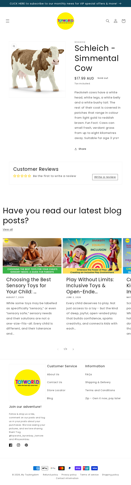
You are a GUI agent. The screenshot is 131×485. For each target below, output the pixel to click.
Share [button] (82, 149)
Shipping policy (110, 474)
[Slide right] (73, 349)
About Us (53, 374)
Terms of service (89, 474)
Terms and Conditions (100, 390)
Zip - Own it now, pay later (103, 398)
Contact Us (54, 382)
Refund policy (50, 474)
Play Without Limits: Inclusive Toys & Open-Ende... (90, 286)
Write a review (105, 177)
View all (8, 229)
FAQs (88, 374)
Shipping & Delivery (98, 382)
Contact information (67, 478)
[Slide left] (58, 349)
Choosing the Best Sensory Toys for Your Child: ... (28, 286)
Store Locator (56, 390)
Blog (50, 398)
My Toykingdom (30, 474)
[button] (7, 21)
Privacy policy (69, 474)
